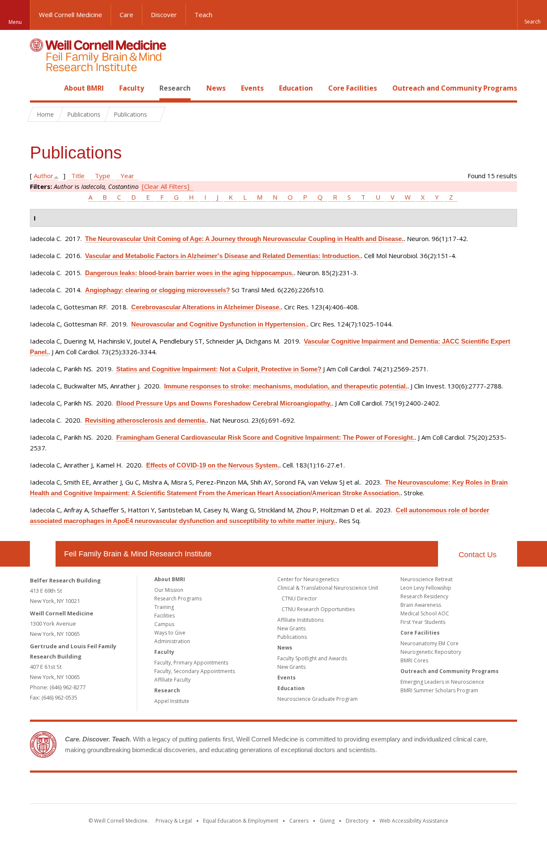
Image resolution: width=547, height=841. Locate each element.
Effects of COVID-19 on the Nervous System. (212, 465)
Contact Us (478, 554)
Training (164, 607)
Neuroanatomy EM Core (429, 643)
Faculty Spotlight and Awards (312, 658)
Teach (203, 14)
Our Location (43, 554)
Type (102, 175)
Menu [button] (15, 22)
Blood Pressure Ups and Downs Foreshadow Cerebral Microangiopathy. (224, 403)
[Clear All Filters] (165, 186)
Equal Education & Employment (240, 820)
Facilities (164, 615)
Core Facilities (352, 88)
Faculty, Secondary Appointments (194, 671)
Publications (292, 637)
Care (126, 14)
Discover (164, 14)
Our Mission (168, 590)
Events (252, 88)
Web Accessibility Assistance (413, 820)
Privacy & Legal (174, 820)
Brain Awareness (420, 605)
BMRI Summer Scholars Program (439, 690)
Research (175, 88)
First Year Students (422, 622)
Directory (357, 820)
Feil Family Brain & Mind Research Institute (138, 554)
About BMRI (84, 88)
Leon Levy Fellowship (425, 587)
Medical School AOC (424, 613)
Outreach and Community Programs (454, 88)
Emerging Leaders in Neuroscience (442, 681)
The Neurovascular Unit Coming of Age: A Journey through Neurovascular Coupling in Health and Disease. (244, 238)
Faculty (131, 88)
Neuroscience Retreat (426, 579)
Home (39, 88)
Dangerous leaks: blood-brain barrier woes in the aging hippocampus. (189, 272)
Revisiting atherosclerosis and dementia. (145, 420)
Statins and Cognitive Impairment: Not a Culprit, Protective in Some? (218, 369)
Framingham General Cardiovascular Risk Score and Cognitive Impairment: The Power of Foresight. (265, 437)
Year (127, 175)
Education (296, 88)
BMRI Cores (414, 660)
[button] (532, 15)
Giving (327, 820)
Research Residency (424, 596)
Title (78, 175)
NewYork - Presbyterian (345, 790)
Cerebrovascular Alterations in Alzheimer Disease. (206, 307)
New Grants (291, 628)
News (216, 88)
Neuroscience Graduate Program (317, 699)
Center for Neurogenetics (308, 579)
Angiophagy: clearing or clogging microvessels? (157, 290)
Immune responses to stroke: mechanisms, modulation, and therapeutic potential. (285, 386)
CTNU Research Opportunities (318, 609)
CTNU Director (299, 598)
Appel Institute (171, 701)
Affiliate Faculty (172, 679)
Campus (164, 624)
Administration (172, 641)
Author (43, 175)
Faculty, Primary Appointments (191, 662)
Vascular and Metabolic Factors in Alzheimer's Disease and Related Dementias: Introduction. (223, 255)
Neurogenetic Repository (430, 652)
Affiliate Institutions (300, 619)
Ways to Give (169, 632)
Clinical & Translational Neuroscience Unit (327, 587)
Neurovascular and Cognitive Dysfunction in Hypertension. (219, 324)
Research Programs (178, 598)
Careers (299, 820)
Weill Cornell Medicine (70, 14)
